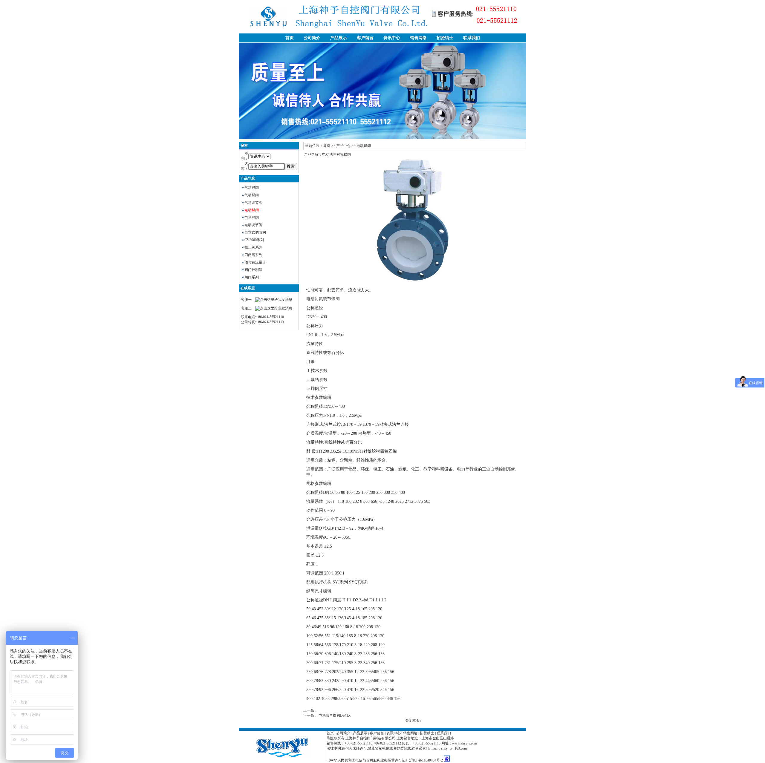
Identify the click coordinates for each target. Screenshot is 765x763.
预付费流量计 (255, 262)
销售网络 (418, 38)
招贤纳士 (445, 38)
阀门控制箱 (253, 270)
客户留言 (365, 38)
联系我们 (471, 38)
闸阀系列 (251, 277)
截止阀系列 (253, 247)
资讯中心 (391, 38)
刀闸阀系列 (253, 255)
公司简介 (312, 38)
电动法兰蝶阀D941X (335, 715)
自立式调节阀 (255, 232)
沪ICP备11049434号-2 (426, 760)
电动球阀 (251, 217)
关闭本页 (412, 720)
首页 (289, 38)
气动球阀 (251, 188)
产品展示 (338, 38)
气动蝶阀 (251, 195)
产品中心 (343, 146)
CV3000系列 (254, 240)
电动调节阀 (253, 225)
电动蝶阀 (251, 210)
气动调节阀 (253, 202)
